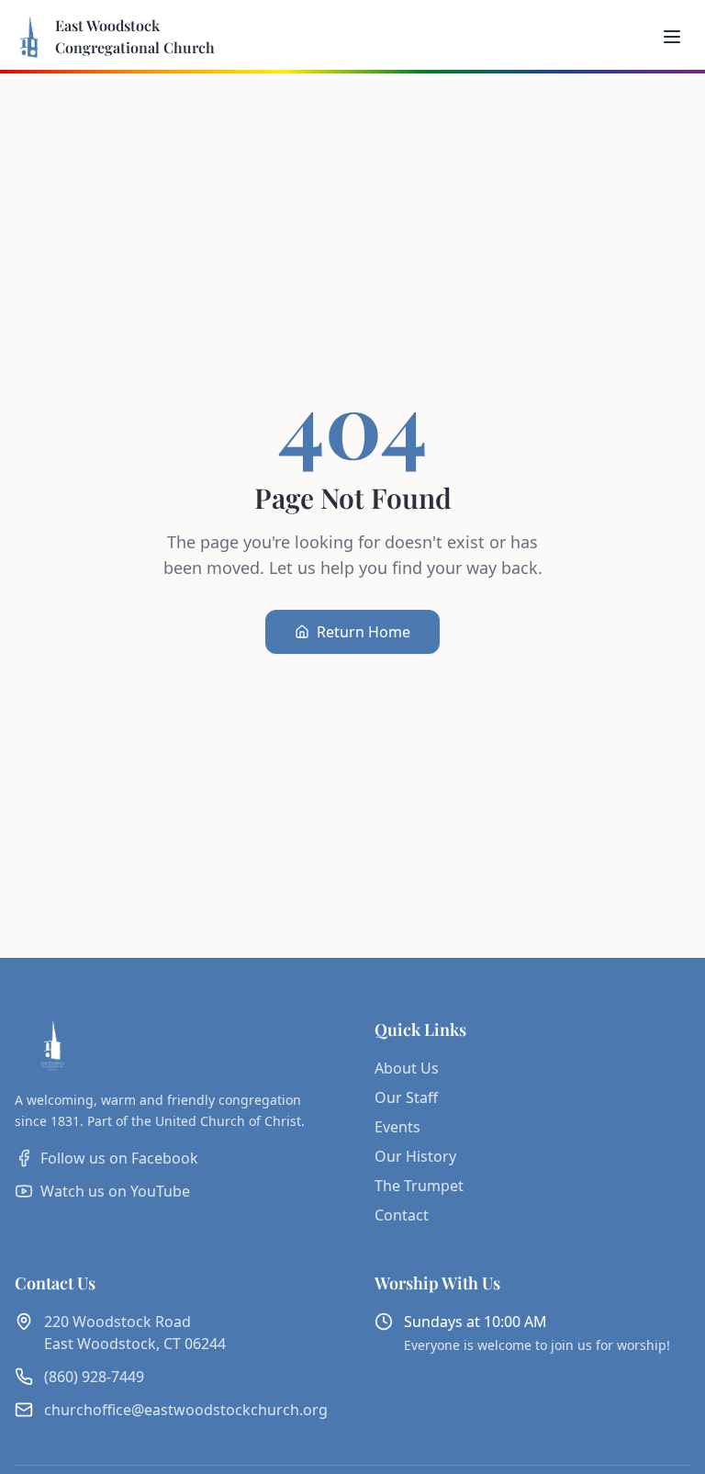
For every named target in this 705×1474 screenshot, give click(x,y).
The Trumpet (419, 1186)
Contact (402, 1215)
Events (397, 1127)
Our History (415, 1156)
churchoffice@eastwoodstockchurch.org (186, 1410)
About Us (407, 1068)
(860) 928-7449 (94, 1377)
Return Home (363, 632)
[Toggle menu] (672, 36)
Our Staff (406, 1097)
